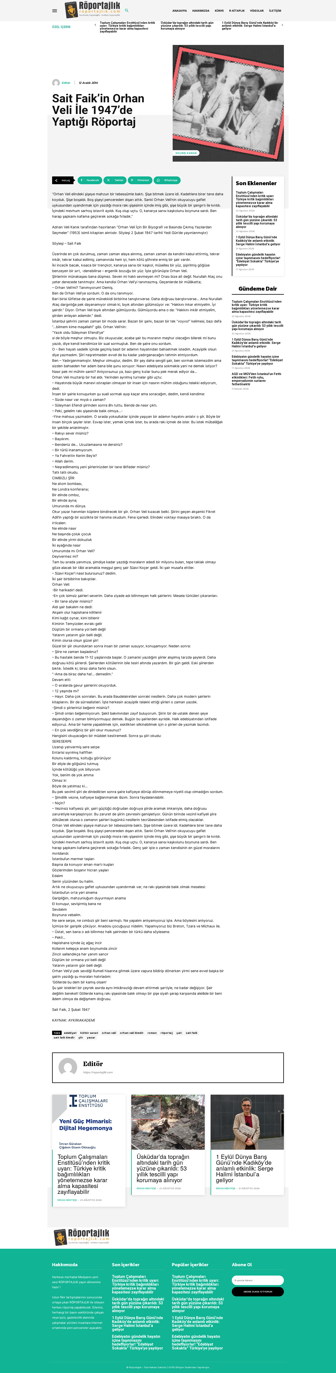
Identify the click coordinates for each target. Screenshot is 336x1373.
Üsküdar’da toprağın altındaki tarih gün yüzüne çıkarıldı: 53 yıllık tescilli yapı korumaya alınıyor (187, 25)
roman (152, 1033)
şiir (81, 1038)
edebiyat (70, 1033)
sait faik (192, 1033)
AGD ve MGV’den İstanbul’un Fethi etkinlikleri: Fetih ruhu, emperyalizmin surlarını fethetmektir (256, 379)
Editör (66, 83)
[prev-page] (95, 25)
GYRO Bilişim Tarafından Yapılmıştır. (189, 1367)
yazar (91, 1038)
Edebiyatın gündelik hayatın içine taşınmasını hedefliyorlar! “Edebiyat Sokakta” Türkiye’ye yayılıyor (258, 260)
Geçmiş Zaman (186, 153)
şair (179, 1033)
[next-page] (282, 25)
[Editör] (56, 83)
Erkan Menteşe (67, 1200)
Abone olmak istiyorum (257, 1291)
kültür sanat (89, 1033)
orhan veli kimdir (132, 1033)
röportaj (167, 1033)
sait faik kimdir (64, 1038)
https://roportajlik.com (98, 1072)
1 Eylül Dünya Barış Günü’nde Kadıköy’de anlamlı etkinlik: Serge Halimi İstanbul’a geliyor (250, 25)
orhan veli (109, 1033)
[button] (126, 10)
